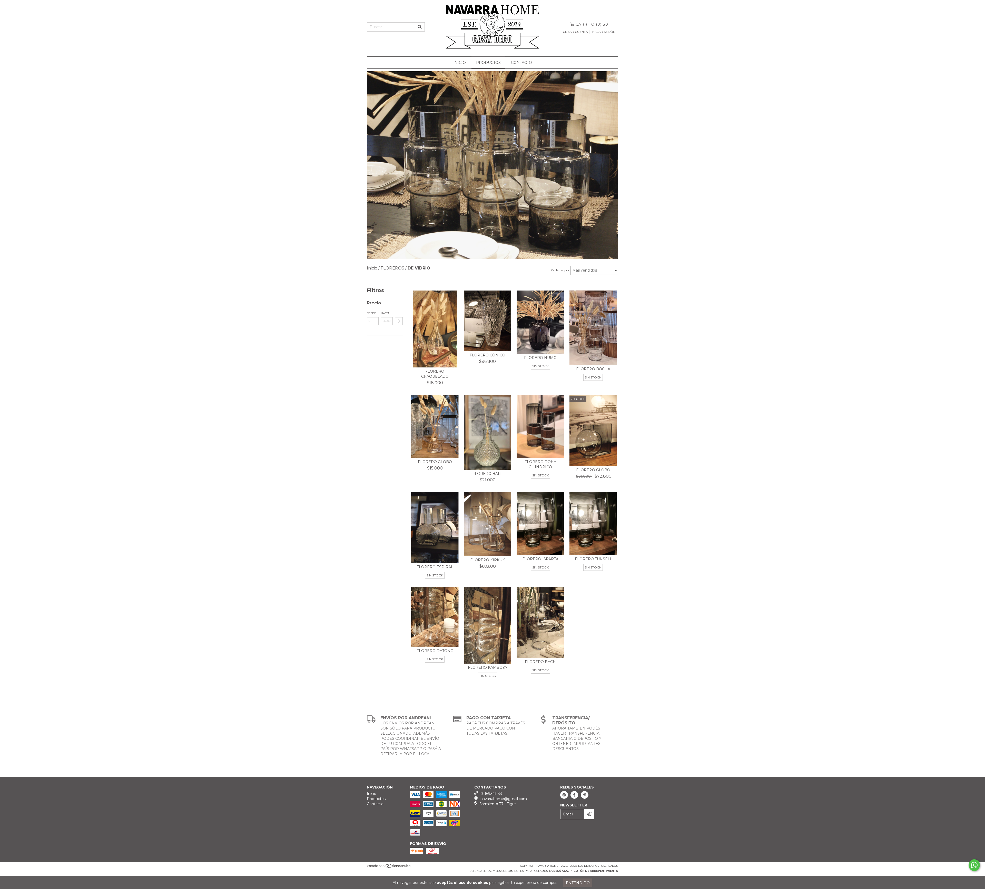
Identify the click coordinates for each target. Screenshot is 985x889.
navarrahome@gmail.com (503, 798)
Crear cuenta (575, 32)
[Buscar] (420, 27)
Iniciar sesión (603, 32)
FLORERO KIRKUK (487, 560)
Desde (371, 313)
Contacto (521, 62)
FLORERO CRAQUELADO (435, 374)
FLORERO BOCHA (593, 369)
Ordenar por (560, 270)
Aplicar (399, 321)
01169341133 (491, 793)
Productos (488, 62)
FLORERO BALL (487, 473)
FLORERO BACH (540, 662)
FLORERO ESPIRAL (435, 567)
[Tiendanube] (389, 867)
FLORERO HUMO (540, 357)
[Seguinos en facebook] (574, 795)
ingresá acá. (558, 871)
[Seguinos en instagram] (564, 795)
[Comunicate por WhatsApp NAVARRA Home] (974, 865)
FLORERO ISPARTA (540, 559)
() (592, 24)
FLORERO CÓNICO (487, 355)
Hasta (385, 313)
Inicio (459, 62)
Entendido (578, 883)
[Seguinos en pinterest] (584, 795)
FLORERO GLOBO (435, 462)
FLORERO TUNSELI (593, 559)
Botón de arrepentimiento (596, 871)
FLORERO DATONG (435, 650)
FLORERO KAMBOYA (487, 667)
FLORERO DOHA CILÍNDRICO (540, 464)
